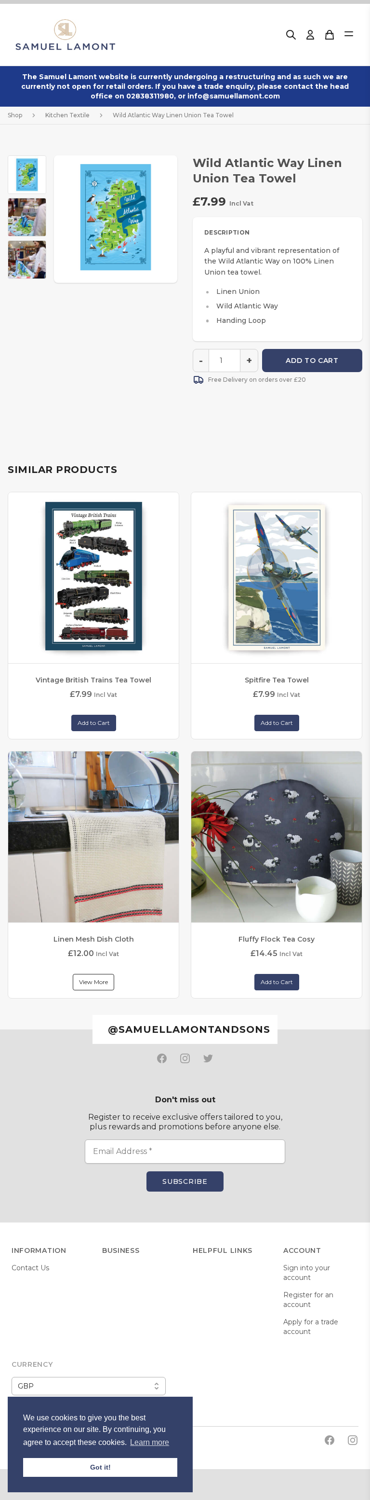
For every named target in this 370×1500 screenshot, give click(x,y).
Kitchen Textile (67, 115)
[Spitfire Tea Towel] (276, 577)
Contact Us (30, 1268)
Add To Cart (312, 360)
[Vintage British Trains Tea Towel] (93, 577)
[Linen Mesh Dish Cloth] (93, 836)
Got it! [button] (100, 1467)
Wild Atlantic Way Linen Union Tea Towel (173, 115)
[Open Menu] (349, 34)
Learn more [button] (149, 1442)
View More (93, 982)
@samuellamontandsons (189, 1029)
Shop (15, 115)
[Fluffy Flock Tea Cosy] (276, 836)
